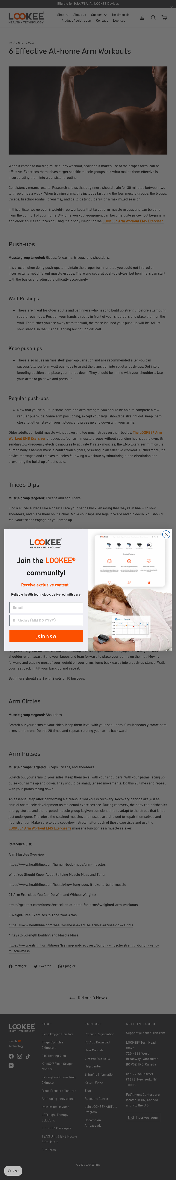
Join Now (46, 636)
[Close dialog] (166, 534)
